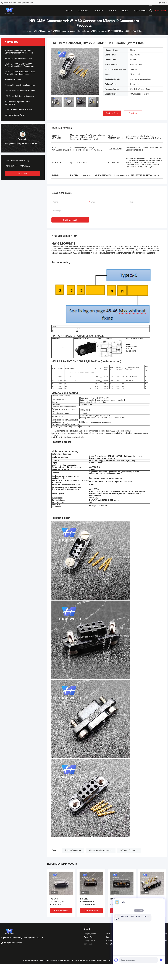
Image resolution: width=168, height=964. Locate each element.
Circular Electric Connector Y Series (20, 91)
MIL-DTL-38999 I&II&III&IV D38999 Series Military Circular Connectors (19, 65)
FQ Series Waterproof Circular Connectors (17, 103)
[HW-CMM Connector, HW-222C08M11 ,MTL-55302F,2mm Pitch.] (75, 71)
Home (28, 31)
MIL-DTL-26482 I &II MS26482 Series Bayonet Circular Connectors (20, 73)
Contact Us (88, 944)
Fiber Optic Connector (14, 80)
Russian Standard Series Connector (20, 85)
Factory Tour (88, 937)
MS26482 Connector (129, 850)
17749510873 (24, 166)
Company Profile (90, 934)
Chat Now (22, 173)
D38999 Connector (73, 850)
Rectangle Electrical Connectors (18, 58)
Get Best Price (112, 113)
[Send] (161, 960)
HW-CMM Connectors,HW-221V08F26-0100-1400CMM (88, 902)
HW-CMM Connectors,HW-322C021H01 (57, 902)
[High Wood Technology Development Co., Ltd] (9, 10)
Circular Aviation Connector (100, 850)
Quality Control (89, 940)
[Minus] (161, 902)
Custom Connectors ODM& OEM (18, 109)
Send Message (70, 220)
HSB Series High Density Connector (19, 96)
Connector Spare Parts (14, 115)
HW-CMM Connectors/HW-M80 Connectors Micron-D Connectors (60, 31)
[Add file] (116, 960)
